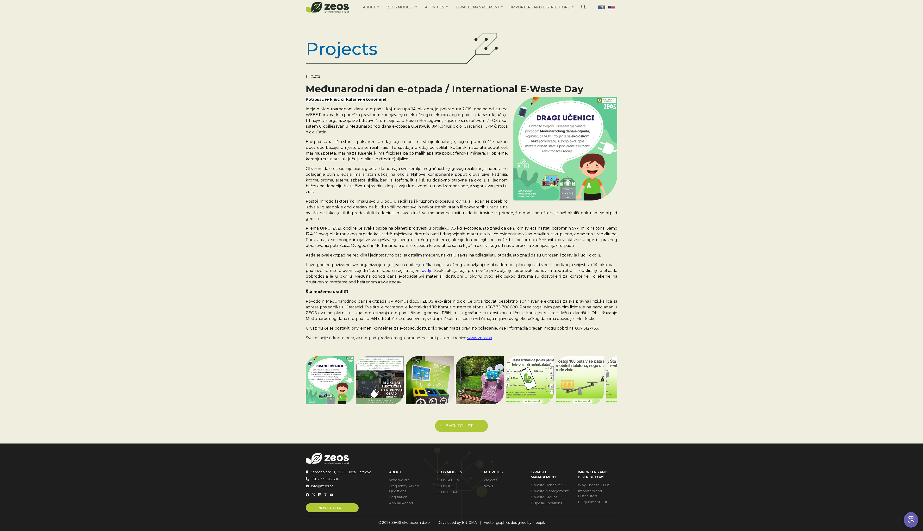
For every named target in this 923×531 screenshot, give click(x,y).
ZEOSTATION (447, 480)
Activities (435, 7)
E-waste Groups (544, 497)
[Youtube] (332, 495)
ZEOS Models (401, 7)
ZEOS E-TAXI (447, 492)
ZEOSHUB (445, 486)
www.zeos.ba (479, 338)
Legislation (398, 497)
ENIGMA (469, 522)
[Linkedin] (319, 495)
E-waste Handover (546, 485)
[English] (611, 7)
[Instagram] (325, 495)
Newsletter (329, 508)
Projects (490, 480)
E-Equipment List (592, 502)
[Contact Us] (911, 520)
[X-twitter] (313, 495)
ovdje (427, 270)
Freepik (538, 522)
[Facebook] (307, 495)
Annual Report (401, 503)
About (369, 7)
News (488, 486)
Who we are (399, 480)
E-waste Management (478, 7)
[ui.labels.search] (583, 7)
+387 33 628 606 (325, 479)
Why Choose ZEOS (594, 485)
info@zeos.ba (322, 486)
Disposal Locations (546, 503)
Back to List (459, 426)
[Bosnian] (601, 7)
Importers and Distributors (541, 7)
